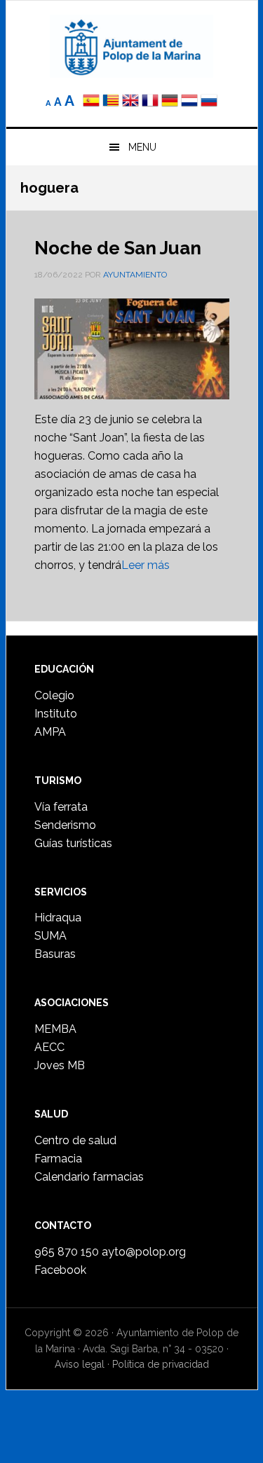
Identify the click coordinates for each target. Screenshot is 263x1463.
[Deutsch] (169, 102)
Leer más (145, 565)
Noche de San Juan (117, 248)
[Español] (91, 102)
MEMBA (55, 1029)
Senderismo (65, 825)
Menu (142, 147)
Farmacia (58, 1158)
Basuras (55, 954)
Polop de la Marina (131, 46)
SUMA (50, 935)
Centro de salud (75, 1140)
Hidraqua (57, 917)
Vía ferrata (61, 806)
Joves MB (59, 1065)
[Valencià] (110, 102)
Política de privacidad (160, 1364)
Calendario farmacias (89, 1176)
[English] (130, 102)
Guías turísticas (73, 843)
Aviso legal (79, 1364)
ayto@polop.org (144, 1251)
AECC (49, 1047)
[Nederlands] (191, 102)
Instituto (55, 713)
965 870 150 (66, 1251)
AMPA (50, 732)
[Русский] (209, 102)
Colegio (54, 695)
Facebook (60, 1270)
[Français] (150, 102)
